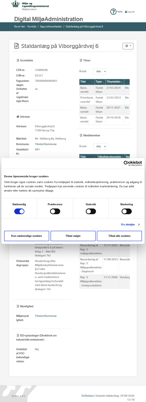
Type (99, 81)
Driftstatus (88, 396)
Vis (127, 88)
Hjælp (120, 12)
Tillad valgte (73, 235)
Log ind (130, 12)
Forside (31, 26)
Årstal (82, 71)
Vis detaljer (128, 224)
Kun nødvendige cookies (26, 235)
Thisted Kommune (46, 144)
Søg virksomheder (51, 26)
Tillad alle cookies (119, 235)
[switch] (55, 211)
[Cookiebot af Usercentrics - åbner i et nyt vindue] (126, 163)
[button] (128, 46)
